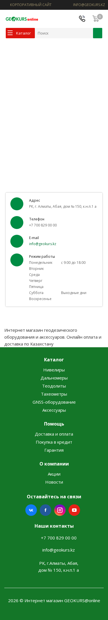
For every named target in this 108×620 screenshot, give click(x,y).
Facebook (45, 510)
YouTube (74, 510)
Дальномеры (54, 378)
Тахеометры (54, 394)
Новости (54, 482)
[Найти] (97, 33)
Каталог (54, 359)
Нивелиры (54, 370)
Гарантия (54, 450)
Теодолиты (54, 386)
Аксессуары (54, 410)
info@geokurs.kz (42, 243)
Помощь (54, 424)
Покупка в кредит (54, 442)
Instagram (60, 510)
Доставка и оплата (54, 434)
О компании (54, 464)
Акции (54, 474)
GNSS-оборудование (54, 402)
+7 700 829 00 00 (59, 538)
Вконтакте (31, 510)
